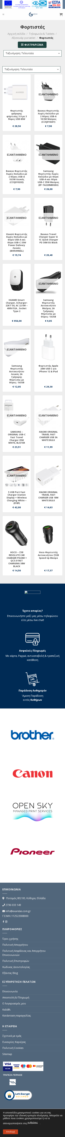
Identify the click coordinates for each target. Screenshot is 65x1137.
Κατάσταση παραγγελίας (16, 1015)
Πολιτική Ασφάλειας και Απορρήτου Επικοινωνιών (24, 953)
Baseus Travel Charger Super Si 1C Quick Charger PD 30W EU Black (48, 238)
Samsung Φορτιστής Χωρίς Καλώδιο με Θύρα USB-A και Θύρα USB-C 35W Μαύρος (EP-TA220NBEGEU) (48, 178)
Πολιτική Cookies (13, 1048)
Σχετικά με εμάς (11, 1036)
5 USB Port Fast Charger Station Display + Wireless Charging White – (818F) (17, 498)
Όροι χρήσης (10, 938)
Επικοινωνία (10, 991)
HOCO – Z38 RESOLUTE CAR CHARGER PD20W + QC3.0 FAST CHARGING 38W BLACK (17, 559)
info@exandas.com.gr (18, 911)
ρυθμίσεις (33, 1122)
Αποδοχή (10, 1131)
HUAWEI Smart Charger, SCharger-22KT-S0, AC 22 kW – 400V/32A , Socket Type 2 (17, 305)
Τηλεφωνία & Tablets (41, 34)
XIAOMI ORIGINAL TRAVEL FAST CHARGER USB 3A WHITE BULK (48, 436)
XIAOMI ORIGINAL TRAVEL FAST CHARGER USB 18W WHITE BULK (48, 496)
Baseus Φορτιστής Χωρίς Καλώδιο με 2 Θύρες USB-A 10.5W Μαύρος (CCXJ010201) (48, 116)
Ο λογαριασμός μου (14, 1003)
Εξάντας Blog (10, 973)
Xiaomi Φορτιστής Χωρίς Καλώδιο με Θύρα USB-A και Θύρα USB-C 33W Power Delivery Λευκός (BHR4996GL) (16, 242)
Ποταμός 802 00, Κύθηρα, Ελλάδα (25, 898)
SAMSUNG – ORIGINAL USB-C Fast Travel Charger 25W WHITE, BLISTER (17, 437)
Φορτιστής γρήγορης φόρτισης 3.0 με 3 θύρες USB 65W (16, 114)
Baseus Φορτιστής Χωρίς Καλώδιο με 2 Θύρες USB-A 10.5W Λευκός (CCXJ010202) (16, 176)
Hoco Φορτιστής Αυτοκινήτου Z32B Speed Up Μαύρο (48, 555)
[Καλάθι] (61, 14)
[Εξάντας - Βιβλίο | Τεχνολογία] (32, 14)
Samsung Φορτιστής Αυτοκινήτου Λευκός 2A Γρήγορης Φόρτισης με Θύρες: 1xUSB (16, 374)
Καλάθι (6, 1009)
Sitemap (7, 1054)
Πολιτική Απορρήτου (15, 944)
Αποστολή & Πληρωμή (15, 997)
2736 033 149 (13, 905)
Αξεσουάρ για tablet (23, 38)
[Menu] (3, 14)
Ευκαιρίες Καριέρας (14, 1042)
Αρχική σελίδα (16, 34)
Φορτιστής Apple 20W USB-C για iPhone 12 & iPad (48, 368)
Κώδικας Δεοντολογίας (16, 967)
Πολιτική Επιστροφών (15, 961)
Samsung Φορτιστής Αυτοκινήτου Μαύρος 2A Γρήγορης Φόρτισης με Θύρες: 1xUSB (48, 308)
